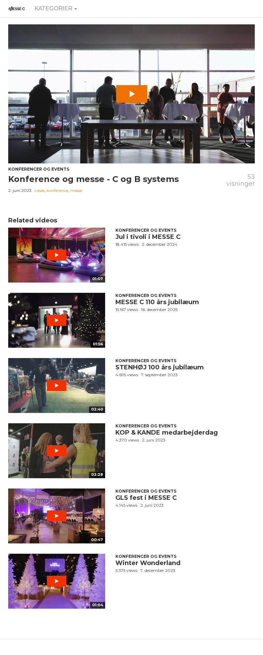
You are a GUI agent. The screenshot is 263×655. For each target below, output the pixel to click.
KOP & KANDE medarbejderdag (166, 432)
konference (57, 190)
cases (40, 190)
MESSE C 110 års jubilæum (157, 302)
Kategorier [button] (54, 8)
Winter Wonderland (147, 563)
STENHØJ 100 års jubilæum (159, 367)
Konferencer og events (38, 169)
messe (76, 190)
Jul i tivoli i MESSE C (147, 237)
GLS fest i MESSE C (146, 498)
